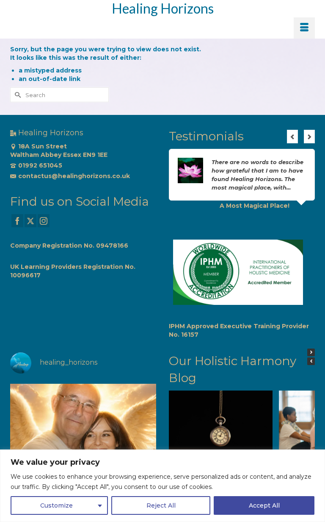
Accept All (264, 505)
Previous (292, 136)
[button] (311, 352)
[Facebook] (17, 220)
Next (309, 136)
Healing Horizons (163, 8)
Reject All (161, 505)
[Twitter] (30, 220)
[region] (162, 485)
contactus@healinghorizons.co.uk (74, 176)
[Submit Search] (16, 94)
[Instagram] (44, 220)
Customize (56, 505)
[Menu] (304, 28)
